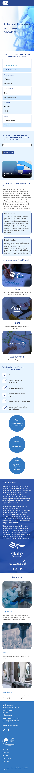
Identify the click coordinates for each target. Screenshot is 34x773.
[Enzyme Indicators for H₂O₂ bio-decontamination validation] (17, 600)
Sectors (5, 755)
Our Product (6, 752)
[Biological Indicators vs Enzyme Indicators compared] (17, 641)
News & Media (7, 758)
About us (5, 749)
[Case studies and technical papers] (17, 680)
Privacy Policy (5, 768)
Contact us (6, 761)
